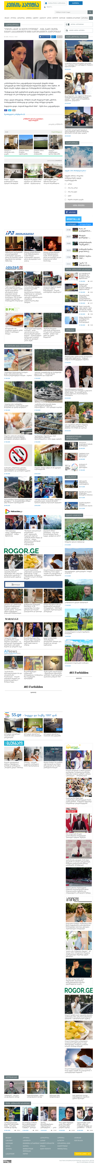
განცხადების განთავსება (56, 3)
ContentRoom (54, 160)
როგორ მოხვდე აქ (57, 132)
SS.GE (6, 132)
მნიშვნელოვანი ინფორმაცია (73, 438)
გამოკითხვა (72, 143)
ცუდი (69, 195)
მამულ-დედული (74, 515)
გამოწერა (75, 3)
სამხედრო (71, 477)
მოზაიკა (70, 330)
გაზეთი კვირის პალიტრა (77, 30)
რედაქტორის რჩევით (76, 37)
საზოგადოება (12, 25)
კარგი (70, 184)
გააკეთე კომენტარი (56, 124)
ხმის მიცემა (78, 205)
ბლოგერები (11, 1077)
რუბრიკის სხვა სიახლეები (18, 346)
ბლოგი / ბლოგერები (77, 24)
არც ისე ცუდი (72, 192)
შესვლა (49, 7)
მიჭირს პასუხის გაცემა (76, 199)
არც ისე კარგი (73, 188)
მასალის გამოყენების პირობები (85, 1162)
